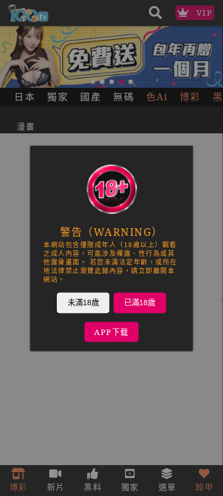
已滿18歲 (139, 302)
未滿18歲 (83, 302)
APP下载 (111, 331)
